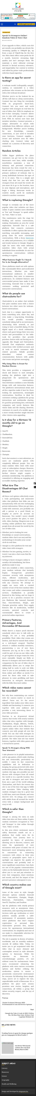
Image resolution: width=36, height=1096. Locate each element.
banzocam (30, 238)
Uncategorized (6, 32)
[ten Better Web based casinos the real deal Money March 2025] (8, 1048)
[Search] (15, 24)
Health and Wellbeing (9, 1084)
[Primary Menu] (2, 24)
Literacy (4, 1068)
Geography (5, 1080)
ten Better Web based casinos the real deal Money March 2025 (22, 1048)
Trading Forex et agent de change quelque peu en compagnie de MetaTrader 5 (17, 1034)
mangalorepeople (7, 40)
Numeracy (5, 1072)
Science (4, 1076)
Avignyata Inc (23, 1091)
